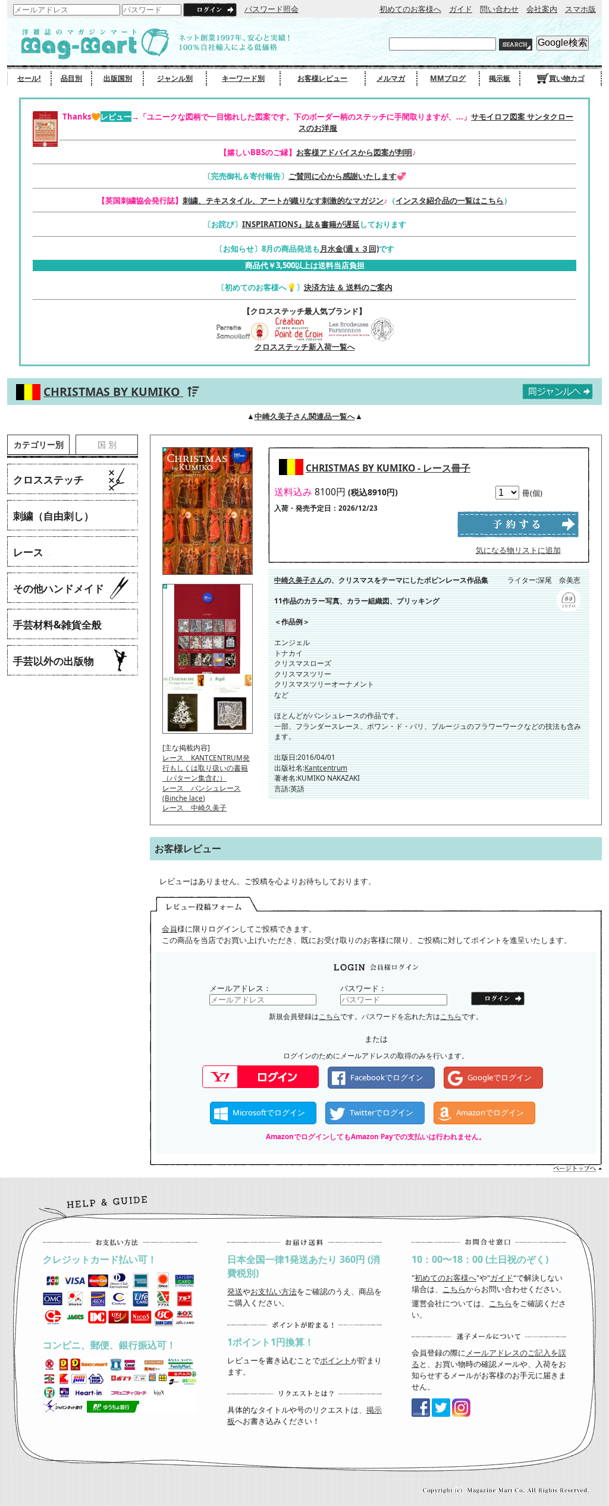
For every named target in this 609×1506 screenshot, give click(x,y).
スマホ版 (580, 9)
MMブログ (448, 78)
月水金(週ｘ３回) (349, 248)
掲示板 (499, 78)
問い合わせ (499, 9)
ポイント (335, 1360)
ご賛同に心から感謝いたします (342, 176)
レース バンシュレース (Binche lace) (201, 793)
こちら (329, 1016)
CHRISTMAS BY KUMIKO (113, 391)
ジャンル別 (175, 78)
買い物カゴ (567, 78)
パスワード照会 (271, 9)
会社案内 (541, 9)
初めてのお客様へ (410, 9)
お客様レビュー (322, 78)
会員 (169, 928)
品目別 (71, 78)
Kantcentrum (325, 767)
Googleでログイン (499, 1077)
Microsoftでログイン (269, 1112)
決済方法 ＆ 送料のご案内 (348, 287)
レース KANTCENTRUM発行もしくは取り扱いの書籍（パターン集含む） (206, 767)
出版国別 (117, 78)
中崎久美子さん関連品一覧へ (305, 416)
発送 (235, 1291)
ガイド (460, 9)
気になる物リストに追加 (518, 550)
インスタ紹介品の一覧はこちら (449, 200)
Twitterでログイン (381, 1112)
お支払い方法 (273, 1291)
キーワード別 (243, 78)
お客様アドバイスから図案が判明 (354, 152)
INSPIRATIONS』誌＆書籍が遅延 (301, 224)
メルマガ (390, 78)
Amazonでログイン (490, 1112)
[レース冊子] (207, 578)
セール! (29, 78)
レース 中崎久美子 (194, 807)
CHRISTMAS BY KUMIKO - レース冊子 (388, 467)
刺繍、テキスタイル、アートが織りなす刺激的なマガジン (283, 200)
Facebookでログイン (386, 1077)
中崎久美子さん (299, 579)
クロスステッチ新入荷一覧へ (305, 346)
